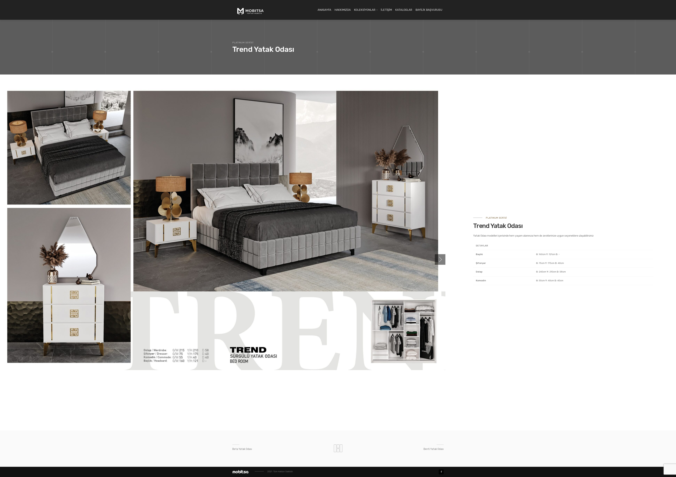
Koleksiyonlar (364, 9)
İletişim (386, 9)
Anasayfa (324, 9)
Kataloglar (403, 9)
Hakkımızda (342, 9)
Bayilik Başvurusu (428, 9)
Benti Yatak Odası (434, 449)
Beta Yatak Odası (242, 449)
